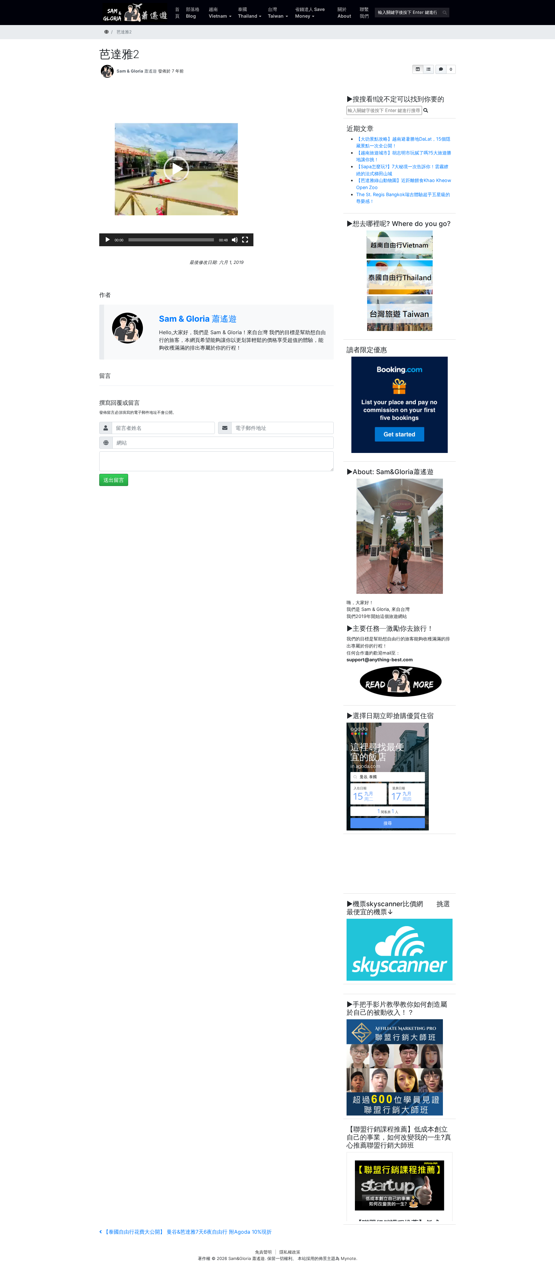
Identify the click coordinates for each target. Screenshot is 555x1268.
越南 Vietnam (218, 12)
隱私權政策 (289, 1252)
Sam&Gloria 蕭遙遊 (246, 1258)
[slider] (171, 239)
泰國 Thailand (247, 12)
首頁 (177, 12)
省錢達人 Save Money (310, 12)
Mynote (348, 1258)
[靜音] (235, 240)
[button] (417, 69)
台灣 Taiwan (276, 12)
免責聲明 (263, 1252)
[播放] (107, 240)
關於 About (344, 12)
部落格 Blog (192, 12)
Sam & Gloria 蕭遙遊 (137, 71)
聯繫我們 (364, 12)
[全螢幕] (245, 240)
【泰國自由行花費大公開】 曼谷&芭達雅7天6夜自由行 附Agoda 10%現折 (187, 1232)
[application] (176, 169)
